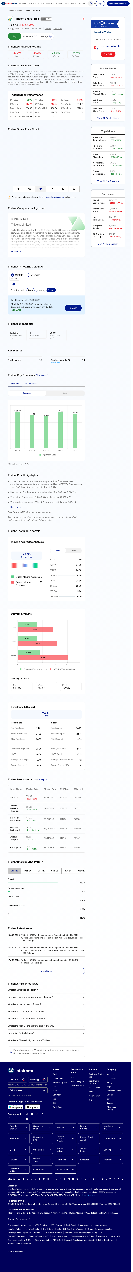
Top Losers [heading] (108, 194)
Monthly (19, 275)
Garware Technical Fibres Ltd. (14, 808)
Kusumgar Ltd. (16, 847)
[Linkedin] (42, 1114)
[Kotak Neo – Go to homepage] (9, 3)
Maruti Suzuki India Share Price (98, 201)
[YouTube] (32, 1114)
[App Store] (33, 1106)
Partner (74, 3)
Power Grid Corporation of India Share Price (99, 138)
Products (23, 3)
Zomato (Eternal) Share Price (100, 92)
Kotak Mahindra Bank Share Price (98, 155)
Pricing (41, 3)
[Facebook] (27, 1118)
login (41, 197)
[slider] (13, 284)
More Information (15, 1252)
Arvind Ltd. (14, 797)
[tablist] (46, 189)
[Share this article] (83, 18)
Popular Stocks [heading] (108, 68)
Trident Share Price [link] (32, 10)
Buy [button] (15, 36)
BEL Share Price (97, 101)
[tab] (18, 189)
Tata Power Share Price (98, 109)
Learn (66, 3)
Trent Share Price (98, 210)
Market (59, 3)
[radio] (12, 275)
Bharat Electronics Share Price (98, 172)
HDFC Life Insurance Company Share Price (98, 147)
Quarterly (35, 275)
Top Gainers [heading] (108, 131)
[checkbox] (95, 47)
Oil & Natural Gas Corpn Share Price (98, 235)
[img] (46, 157)
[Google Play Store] (15, 1106)
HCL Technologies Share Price (99, 218)
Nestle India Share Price (98, 164)
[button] (118, 3)
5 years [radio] (51, 290)
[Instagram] (37, 1114)
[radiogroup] (46, 275)
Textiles (48, 28)
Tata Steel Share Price (98, 84)
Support (82, 3)
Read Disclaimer (89, 1195)
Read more (15, 507)
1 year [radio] (30, 290)
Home (11, 10)
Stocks (19, 10)
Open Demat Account (55, 197)
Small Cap (58, 28)
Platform (32, 3)
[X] (27, 1114)
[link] (17, 1079)
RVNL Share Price (98, 75)
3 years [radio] (40, 290)
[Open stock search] (90, 3)
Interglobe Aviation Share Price (98, 227)
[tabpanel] (46, 428)
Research (50, 3)
